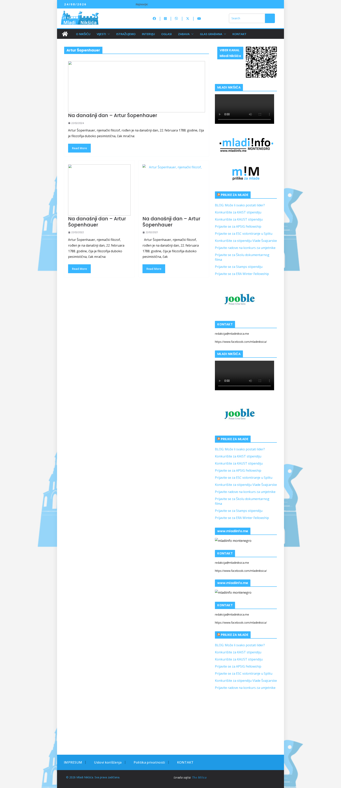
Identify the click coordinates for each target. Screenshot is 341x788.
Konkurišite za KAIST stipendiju (238, 212)
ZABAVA (184, 34)
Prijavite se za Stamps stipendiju (238, 267)
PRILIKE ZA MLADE (234, 195)
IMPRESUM (73, 762)
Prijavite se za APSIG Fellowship (238, 226)
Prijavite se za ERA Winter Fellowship (242, 274)
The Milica (199, 777)
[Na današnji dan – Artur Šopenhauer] (136, 86)
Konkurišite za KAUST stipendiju (239, 219)
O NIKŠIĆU (83, 34)
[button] (108, 34)
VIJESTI (101, 34)
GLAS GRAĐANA (211, 34)
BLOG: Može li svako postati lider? (240, 205)
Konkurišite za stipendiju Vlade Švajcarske (246, 240)
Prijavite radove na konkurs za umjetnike (245, 248)
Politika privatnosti (149, 762)
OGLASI (166, 34)
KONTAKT (239, 34)
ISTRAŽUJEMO (126, 34)
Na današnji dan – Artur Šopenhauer (112, 115)
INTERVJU (148, 34)
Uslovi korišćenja (108, 762)
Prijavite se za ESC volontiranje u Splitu (243, 233)
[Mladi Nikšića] (65, 34)
